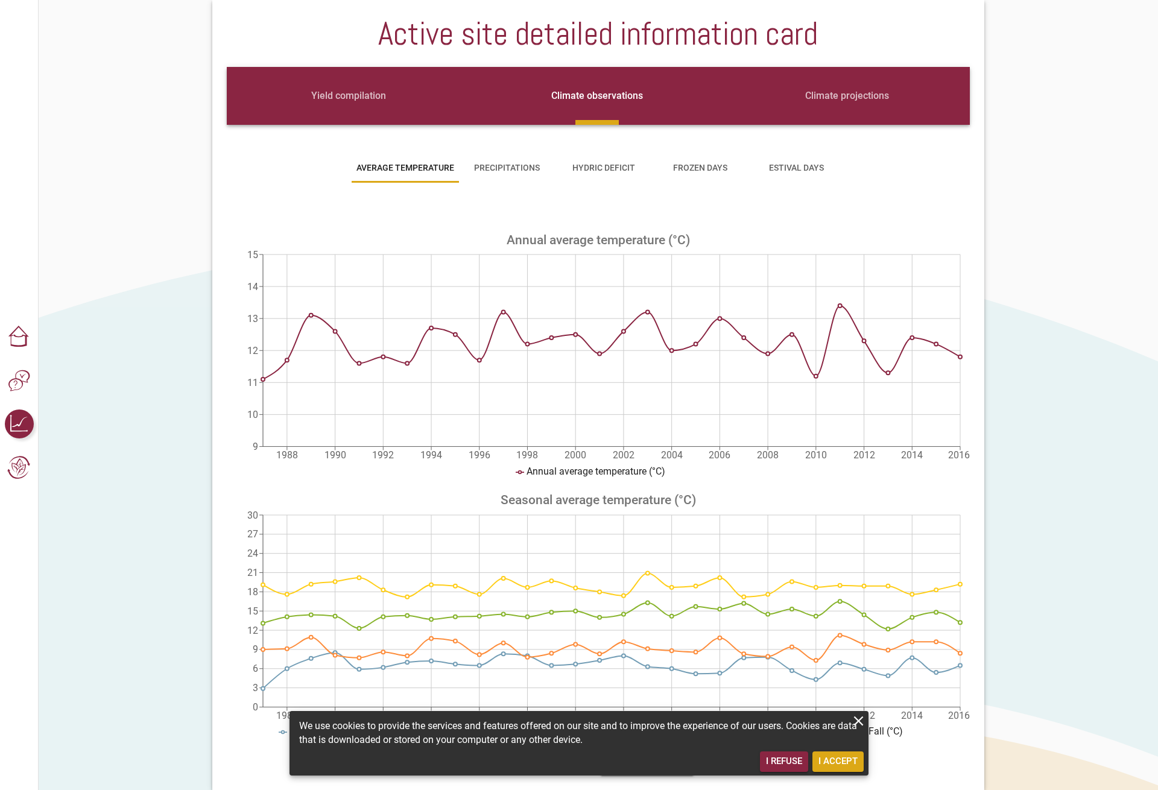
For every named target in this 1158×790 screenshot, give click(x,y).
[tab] (348, 96)
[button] (19, 337)
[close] (858, 721)
